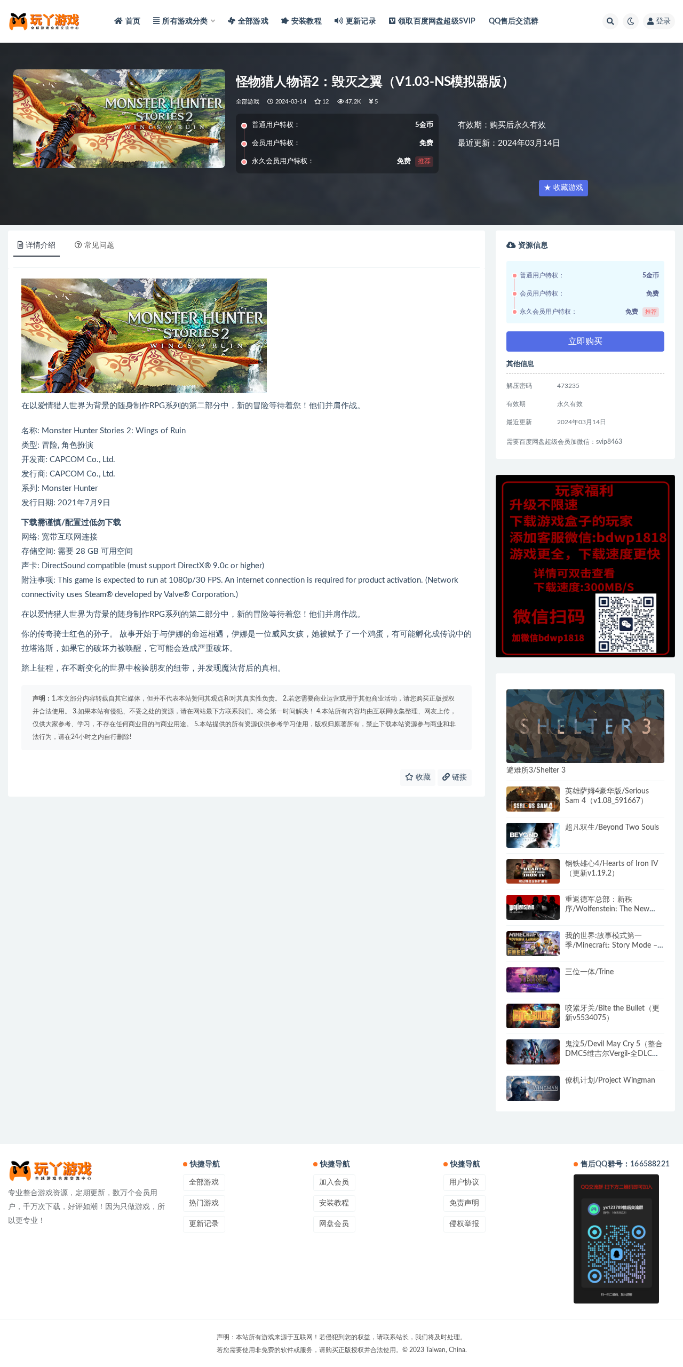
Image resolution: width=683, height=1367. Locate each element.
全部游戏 (253, 21)
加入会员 (334, 1182)
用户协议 (464, 1182)
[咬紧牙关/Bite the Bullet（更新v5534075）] (533, 1016)
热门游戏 (204, 1203)
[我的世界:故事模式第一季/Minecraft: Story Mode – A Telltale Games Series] (533, 943)
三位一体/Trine (589, 972)
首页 (132, 21)
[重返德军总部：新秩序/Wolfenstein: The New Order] (533, 907)
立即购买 (585, 341)
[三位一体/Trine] (533, 979)
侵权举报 (464, 1224)
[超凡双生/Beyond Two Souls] (533, 835)
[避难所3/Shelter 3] (585, 726)
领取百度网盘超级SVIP (436, 21)
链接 (458, 777)
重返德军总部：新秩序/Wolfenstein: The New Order (607, 909)
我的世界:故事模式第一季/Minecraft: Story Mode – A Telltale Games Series (611, 945)
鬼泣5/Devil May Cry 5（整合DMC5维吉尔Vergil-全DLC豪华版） (614, 1053)
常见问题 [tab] (99, 245)
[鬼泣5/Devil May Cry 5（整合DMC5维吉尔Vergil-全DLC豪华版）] (533, 1051)
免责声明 (464, 1203)
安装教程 (306, 21)
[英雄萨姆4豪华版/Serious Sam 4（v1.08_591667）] (533, 799)
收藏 (422, 777)
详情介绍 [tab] (40, 245)
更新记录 (361, 21)
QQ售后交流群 (513, 21)
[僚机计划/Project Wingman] (533, 1088)
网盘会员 (334, 1224)
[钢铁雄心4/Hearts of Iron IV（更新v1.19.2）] (533, 871)
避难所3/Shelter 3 (536, 770)
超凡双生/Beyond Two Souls (612, 827)
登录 (663, 21)
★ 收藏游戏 (563, 188)
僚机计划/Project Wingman (610, 1080)
